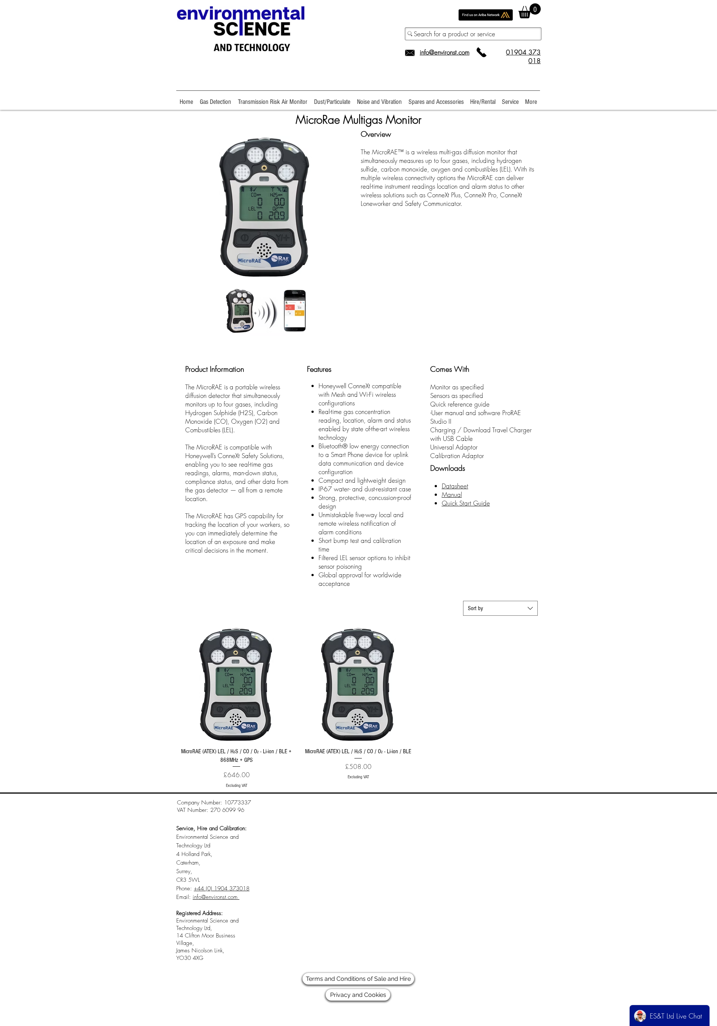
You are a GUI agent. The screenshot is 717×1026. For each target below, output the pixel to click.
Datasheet (455, 486)
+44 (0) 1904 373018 (221, 888)
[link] (529, 10)
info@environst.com (444, 52)
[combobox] (500, 608)
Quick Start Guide (466, 503)
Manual (452, 494)
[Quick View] (236, 684)
